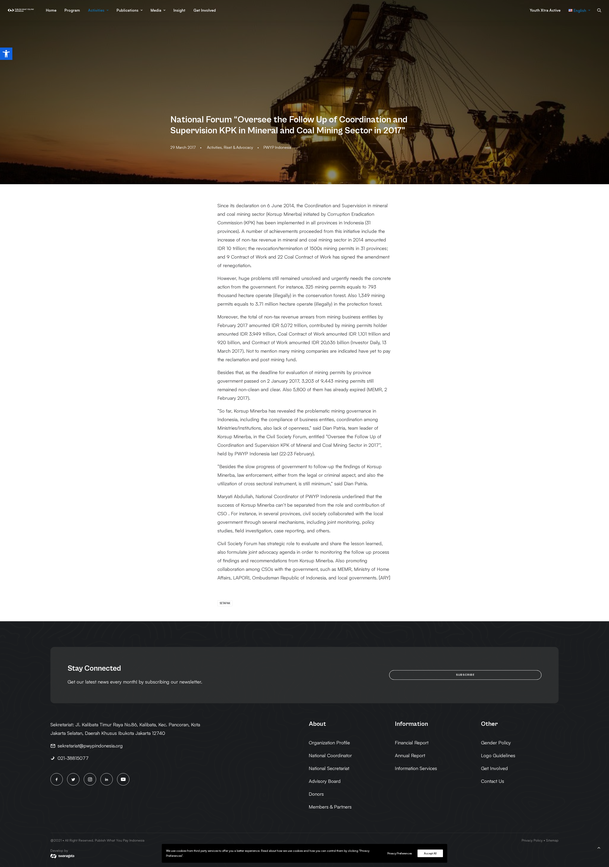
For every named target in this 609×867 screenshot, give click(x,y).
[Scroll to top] (599, 847)
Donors (316, 794)
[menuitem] (51, 10)
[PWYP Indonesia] (21, 10)
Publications (127, 10)
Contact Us (492, 781)
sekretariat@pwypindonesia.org (90, 746)
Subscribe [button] (465, 674)
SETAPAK (225, 603)
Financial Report (411, 743)
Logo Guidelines (498, 755)
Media (156, 10)
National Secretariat (329, 768)
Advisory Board (325, 781)
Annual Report (410, 755)
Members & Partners (330, 807)
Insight (179, 10)
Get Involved (204, 10)
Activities (96, 10)
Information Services (416, 768)
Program (72, 10)
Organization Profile (329, 743)
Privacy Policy (532, 840)
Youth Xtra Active (545, 10)
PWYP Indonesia (277, 147)
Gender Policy (496, 743)
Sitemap (552, 840)
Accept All (430, 853)
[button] (6, 54)
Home (51, 10)
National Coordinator (330, 755)
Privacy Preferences (399, 853)
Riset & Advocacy (238, 147)
